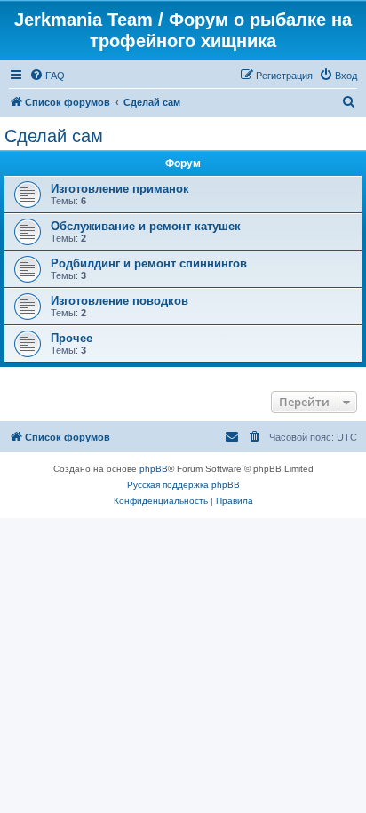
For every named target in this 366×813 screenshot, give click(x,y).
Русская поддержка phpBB (183, 485)
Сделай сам (53, 136)
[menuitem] (47, 75)
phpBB (153, 469)
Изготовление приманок (120, 188)
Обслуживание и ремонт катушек (146, 226)
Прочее (71, 338)
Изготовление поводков (119, 300)
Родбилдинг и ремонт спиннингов (149, 263)
